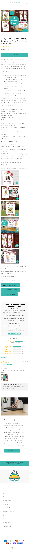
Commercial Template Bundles (12, 530)
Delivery (5, 504)
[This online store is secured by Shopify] (14, 547)
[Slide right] (18, 34)
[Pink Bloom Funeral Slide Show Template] (10, 232)
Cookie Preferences (8, 508)
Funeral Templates (16, 551)
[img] (5, 362)
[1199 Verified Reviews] (14, 482)
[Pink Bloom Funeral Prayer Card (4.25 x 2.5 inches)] (10, 263)
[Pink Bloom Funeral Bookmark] (10, 247)
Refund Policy (7, 500)
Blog (4, 497)
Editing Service (7, 526)
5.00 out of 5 (19, 341)
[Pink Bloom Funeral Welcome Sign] (10, 216)
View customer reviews (14, 333)
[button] (2, 2)
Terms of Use (7, 519)
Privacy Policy (7, 522)
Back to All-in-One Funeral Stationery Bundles (14, 463)
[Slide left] (10, 34)
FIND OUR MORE (12, 450)
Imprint (5, 515)
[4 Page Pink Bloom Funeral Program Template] (10, 184)
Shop (4, 493)
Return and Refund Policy (9, 280)
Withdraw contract (8, 511)
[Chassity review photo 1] (4, 378)
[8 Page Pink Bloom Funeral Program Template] (10, 200)
